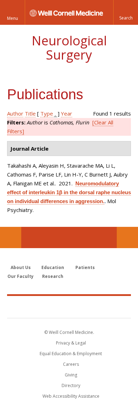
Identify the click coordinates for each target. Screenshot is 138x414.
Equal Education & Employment (71, 354)
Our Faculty (20, 276)
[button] (125, 12)
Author (15, 113)
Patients (85, 267)
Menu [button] (12, 18)
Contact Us (127, 237)
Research (52, 276)
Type (46, 113)
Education (52, 267)
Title (30, 113)
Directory (71, 385)
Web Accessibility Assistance (70, 396)
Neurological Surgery (69, 47)
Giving (71, 375)
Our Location (10, 237)
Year (66, 113)
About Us (21, 267)
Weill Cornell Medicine (69, 306)
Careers (71, 364)
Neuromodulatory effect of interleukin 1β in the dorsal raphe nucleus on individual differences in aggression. (69, 192)
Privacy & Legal (71, 343)
